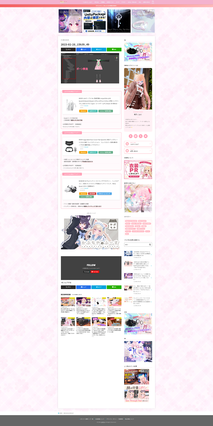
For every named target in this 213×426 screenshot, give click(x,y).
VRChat (97, 2)
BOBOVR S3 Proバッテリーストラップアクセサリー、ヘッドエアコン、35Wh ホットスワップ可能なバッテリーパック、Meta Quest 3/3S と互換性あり (99, 183)
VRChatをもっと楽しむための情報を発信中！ (106, 5)
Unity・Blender (132, 2)
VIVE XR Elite (129, 226)
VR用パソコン (110, 2)
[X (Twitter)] (141, 136)
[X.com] (86, 272)
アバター (123, 2)
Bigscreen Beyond (131, 221)
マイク (117, 2)
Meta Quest (142, 221)
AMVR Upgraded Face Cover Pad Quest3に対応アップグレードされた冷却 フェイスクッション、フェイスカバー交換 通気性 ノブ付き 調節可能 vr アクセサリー (98, 142)
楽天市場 (92, 193)
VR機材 (103, 2)
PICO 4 (128, 223)
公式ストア (93, 111)
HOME (60, 413)
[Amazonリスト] (131, 136)
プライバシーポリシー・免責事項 (114, 419)
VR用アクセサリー (130, 229)
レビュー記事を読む (105, 111)
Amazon (83, 111)
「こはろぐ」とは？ (87, 2)
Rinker (85, 105)
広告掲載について (99, 419)
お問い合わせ (146, 2)
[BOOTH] (136, 136)
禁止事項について (129, 419)
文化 (140, 2)
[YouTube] (95, 272)
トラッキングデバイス (138, 231)
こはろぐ (103, 422)
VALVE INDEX (146, 223)
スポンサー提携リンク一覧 (86, 419)
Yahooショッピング (104, 193)
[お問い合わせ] (146, 136)
